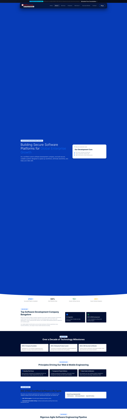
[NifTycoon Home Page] (27, 6)
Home (51, 5)
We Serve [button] (77, 5)
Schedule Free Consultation (89, 1)
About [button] (56, 5)
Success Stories (86, 5)
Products (70, 5)
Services (63, 5)
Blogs (102, 5)
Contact (94, 5)
